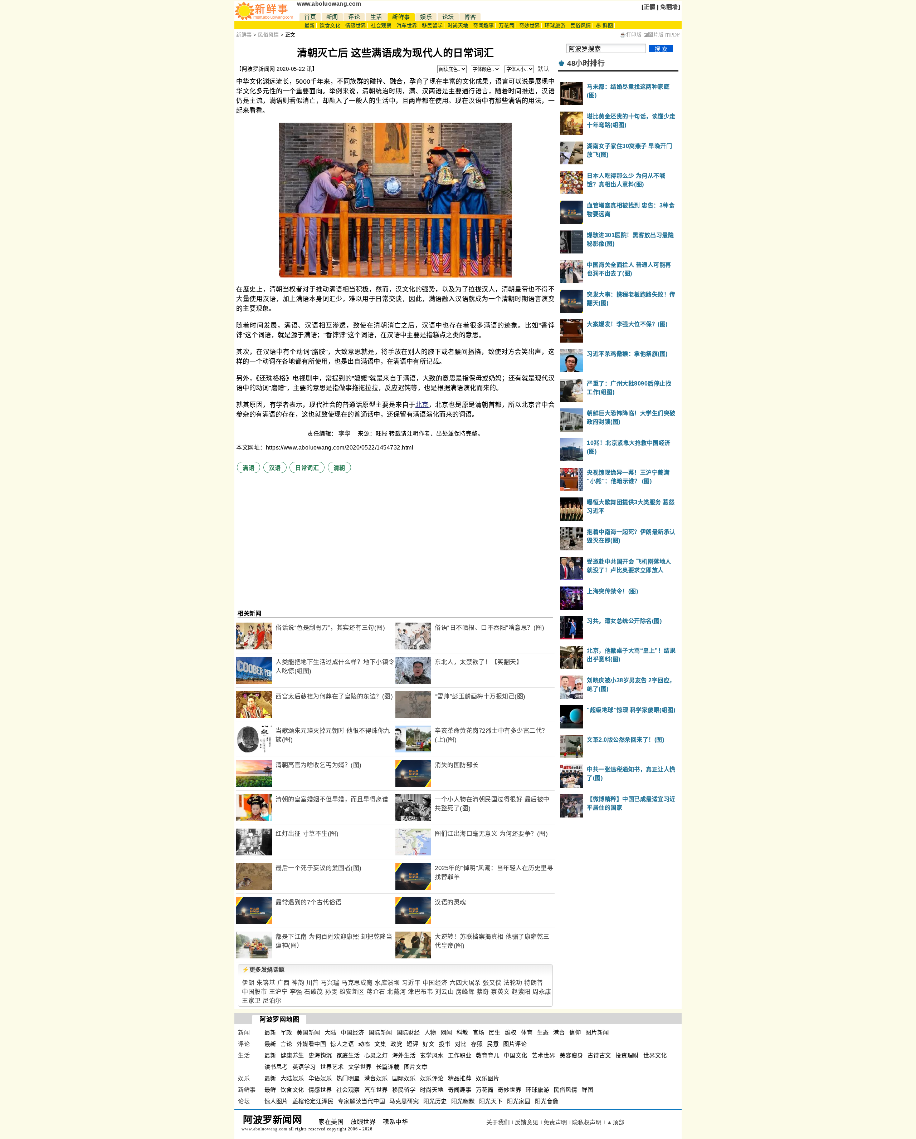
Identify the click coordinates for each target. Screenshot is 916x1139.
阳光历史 (435, 1101)
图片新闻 (597, 1033)
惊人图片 (276, 1101)
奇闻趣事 (483, 25)
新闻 (332, 17)
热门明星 (348, 1078)
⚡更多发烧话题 (263, 970)
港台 (559, 1033)
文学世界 (360, 1067)
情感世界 (355, 25)
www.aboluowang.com (329, 4)
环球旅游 (555, 25)
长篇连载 (388, 1067)
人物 (430, 1033)
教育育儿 (488, 1055)
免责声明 (555, 1122)
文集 (380, 1044)
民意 (493, 1044)
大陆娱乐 (292, 1078)
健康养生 (292, 1055)
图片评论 (515, 1044)
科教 (462, 1033)
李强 (296, 991)
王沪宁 (278, 991)
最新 (309, 25)
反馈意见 (527, 1122)
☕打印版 (631, 35)
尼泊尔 (272, 1000)
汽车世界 (406, 25)
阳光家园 (519, 1101)
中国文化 (515, 1055)
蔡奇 (483, 991)
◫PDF (672, 35)
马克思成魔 (357, 983)
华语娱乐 (320, 1078)
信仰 (575, 1033)
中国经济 (435, 983)
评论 (354, 17)
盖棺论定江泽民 (313, 1101)
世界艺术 (332, 1067)
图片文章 (416, 1067)
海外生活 (404, 1055)
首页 (310, 17)
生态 (543, 1033)
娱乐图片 (488, 1078)
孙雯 (331, 991)
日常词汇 (307, 468)
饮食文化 (330, 25)
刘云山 (444, 991)
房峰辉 (465, 991)
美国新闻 (308, 1033)
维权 (511, 1033)
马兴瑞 (330, 983)
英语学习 (304, 1067)
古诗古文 (599, 1055)
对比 (461, 1044)
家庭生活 (348, 1055)
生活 (376, 17)
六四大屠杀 (465, 983)
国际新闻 (380, 1033)
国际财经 (408, 1033)
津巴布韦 (420, 991)
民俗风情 (580, 25)
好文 (428, 1044)
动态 (364, 1044)
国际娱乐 (404, 1078)
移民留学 (432, 25)
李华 (345, 434)
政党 (396, 1044)
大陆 (330, 1033)
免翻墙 (669, 7)
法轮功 (512, 983)
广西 (283, 983)
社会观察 (381, 25)
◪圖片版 (653, 35)
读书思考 (276, 1067)
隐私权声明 (587, 1122)
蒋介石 (375, 991)
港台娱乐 (376, 1078)
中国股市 (254, 991)
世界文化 (655, 1055)
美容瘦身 (571, 1055)
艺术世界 (543, 1055)
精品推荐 (460, 1078)
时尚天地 (458, 25)
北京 (422, 404)
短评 (412, 1044)
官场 (478, 1033)
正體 (650, 7)
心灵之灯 (376, 1055)
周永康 (541, 991)
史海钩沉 (320, 1055)
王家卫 (251, 1000)
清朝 (339, 468)
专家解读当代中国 (361, 1101)
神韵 (298, 983)
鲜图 (587, 1090)
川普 (312, 983)
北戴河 (396, 991)
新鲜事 (401, 17)
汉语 (275, 468)
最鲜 (270, 1090)
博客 (470, 17)
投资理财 (627, 1055)
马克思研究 (404, 1101)
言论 (286, 1044)
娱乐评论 (432, 1078)
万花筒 (507, 25)
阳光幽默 (463, 1101)
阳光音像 (547, 1101)
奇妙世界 (529, 25)
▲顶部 (615, 1122)
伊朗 (248, 983)
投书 (444, 1044)
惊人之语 (342, 1044)
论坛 (448, 17)
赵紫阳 (521, 991)
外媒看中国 (311, 1044)
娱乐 (426, 17)
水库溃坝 (387, 983)
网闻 (446, 1033)
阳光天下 (491, 1101)
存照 (477, 1044)
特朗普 (533, 983)
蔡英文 (500, 991)
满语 (248, 468)
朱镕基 (266, 983)
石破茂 (313, 991)
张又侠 (492, 983)
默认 (543, 69)
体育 (527, 1033)
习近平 (411, 983)
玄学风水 (432, 1055)
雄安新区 (352, 991)
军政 (286, 1033)
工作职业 (460, 1055)
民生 (495, 1033)
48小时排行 (586, 63)
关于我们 (498, 1122)
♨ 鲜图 (604, 25)
